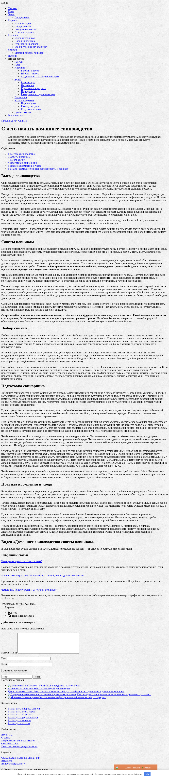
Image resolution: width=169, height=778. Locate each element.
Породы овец (22, 17)
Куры (18, 79)
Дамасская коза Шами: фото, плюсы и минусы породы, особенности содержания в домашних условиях (66, 691)
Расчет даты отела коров (21, 711)
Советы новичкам (19, 156)
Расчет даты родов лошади (23, 717)
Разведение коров (24, 32)
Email (4, 664)
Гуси (17, 64)
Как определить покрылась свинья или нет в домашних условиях (114, 694)
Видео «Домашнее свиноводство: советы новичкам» (38, 168)
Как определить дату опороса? (64, 685)
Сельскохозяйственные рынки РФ (20, 757)
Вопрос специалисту (13, 763)
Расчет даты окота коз (20, 714)
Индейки (20, 67)
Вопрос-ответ (15, 115)
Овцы (11, 14)
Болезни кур (28, 82)
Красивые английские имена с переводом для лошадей (39, 688)
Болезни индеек (30, 70)
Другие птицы (23, 112)
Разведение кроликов (26, 43)
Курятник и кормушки (33, 88)
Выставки (7, 760)
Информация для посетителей (18, 740)
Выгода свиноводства (21, 154)
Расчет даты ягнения (19, 720)
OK (147, 774)
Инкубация (27, 85)
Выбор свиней (17, 159)
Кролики (13, 35)
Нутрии (12, 55)
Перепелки (21, 97)
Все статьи (7, 734)
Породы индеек (30, 73)
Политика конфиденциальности (19, 746)
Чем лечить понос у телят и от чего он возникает (28, 589)
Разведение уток (30, 106)
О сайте (5, 737)
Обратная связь (9, 743)
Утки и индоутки (24, 100)
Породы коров (23, 26)
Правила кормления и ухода (24, 165)
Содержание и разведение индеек (40, 76)
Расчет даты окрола (19, 723)
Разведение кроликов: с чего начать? (21, 561)
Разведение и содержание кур (38, 94)
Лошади (12, 49)
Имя (3, 658)
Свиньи (12, 8)
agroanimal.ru (8, 120)
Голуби (19, 61)
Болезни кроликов (25, 38)
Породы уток (28, 103)
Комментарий (9, 652)
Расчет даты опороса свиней (24, 708)
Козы (11, 11)
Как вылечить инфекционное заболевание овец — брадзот (72, 697)
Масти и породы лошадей (29, 52)
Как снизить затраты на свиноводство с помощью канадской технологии (42, 575)
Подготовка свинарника (22, 162)
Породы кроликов (25, 41)
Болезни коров (23, 23)
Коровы (12, 20)
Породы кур (28, 91)
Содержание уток (31, 109)
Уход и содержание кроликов (31, 46)
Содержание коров (25, 29)
